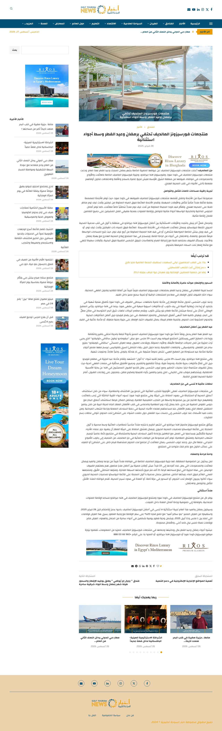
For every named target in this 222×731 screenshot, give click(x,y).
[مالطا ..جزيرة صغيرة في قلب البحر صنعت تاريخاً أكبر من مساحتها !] (191, 619)
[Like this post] (158, 566)
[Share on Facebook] (154, 566)
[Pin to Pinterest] (147, 566)
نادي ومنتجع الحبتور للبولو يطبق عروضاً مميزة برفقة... (161, 32)
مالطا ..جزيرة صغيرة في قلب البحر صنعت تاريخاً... (191, 639)
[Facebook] (211, 9)
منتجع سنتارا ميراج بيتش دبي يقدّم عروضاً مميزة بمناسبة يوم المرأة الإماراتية (35, 282)
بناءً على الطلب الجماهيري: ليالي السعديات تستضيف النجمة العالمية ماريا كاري (165, 262)
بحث (14, 50)
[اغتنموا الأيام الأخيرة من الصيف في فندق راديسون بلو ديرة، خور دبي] (62, 265)
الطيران (154, 23)
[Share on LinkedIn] (143, 566)
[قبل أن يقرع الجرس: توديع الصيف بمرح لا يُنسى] (62, 323)
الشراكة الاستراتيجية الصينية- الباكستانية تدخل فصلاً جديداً (145, 639)
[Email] (189, 9)
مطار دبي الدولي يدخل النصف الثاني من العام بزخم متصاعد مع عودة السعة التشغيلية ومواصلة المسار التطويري (35, 167)
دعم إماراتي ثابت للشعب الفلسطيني (187, 267)
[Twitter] (207, 9)
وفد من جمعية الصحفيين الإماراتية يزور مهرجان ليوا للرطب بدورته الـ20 (170, 272)
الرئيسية (195, 23)
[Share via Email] (132, 566)
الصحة (44, 23)
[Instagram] (202, 9)
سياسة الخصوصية (111, 715)
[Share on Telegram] (136, 566)
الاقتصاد (111, 23)
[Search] (11, 9)
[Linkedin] (198, 9)
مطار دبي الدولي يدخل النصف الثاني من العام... (99, 639)
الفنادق (169, 23)
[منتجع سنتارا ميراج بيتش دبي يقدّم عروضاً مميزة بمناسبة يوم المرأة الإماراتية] (62, 283)
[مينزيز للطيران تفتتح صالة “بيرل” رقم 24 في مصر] (62, 304)
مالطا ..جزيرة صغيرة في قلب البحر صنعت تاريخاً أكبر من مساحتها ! (36, 126)
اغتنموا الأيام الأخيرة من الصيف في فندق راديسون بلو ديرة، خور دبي (34, 261)
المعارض (60, 23)
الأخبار (182, 23)
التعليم (95, 23)
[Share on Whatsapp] (140, 566)
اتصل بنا (92, 715)
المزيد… (28, 23)
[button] (192, 32)
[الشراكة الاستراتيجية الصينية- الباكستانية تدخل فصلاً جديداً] (146, 619)
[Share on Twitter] (150, 566)
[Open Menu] (210, 23)
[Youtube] (193, 9)
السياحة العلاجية (132, 23)
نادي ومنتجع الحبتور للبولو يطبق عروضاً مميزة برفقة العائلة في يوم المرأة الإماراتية (35, 191)
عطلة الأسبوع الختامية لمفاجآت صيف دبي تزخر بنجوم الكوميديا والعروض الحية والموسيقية (36, 212)
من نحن (130, 715)
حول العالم (78, 23)
